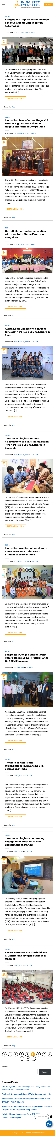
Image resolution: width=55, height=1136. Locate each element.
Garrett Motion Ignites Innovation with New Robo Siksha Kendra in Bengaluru (25, 234)
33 (28, 1058)
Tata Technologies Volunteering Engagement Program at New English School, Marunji (25, 841)
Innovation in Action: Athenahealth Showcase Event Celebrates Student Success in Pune (26, 551)
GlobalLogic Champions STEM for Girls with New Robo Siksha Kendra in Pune (27, 331)
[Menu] (3, 4)
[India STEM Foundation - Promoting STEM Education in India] (27, 4)
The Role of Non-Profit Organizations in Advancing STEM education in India (25, 765)
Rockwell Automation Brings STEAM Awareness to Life (26, 1094)
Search (5, 1067)
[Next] (34, 1058)
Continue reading (15, 98)
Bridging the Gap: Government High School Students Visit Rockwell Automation (27, 22)
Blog (7, 16)
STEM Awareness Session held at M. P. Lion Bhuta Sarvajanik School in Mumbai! (26, 955)
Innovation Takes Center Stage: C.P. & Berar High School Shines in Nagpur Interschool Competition (27, 123)
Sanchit (34, 33)
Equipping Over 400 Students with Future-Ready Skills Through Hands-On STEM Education (27, 657)
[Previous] (4, 1054)
